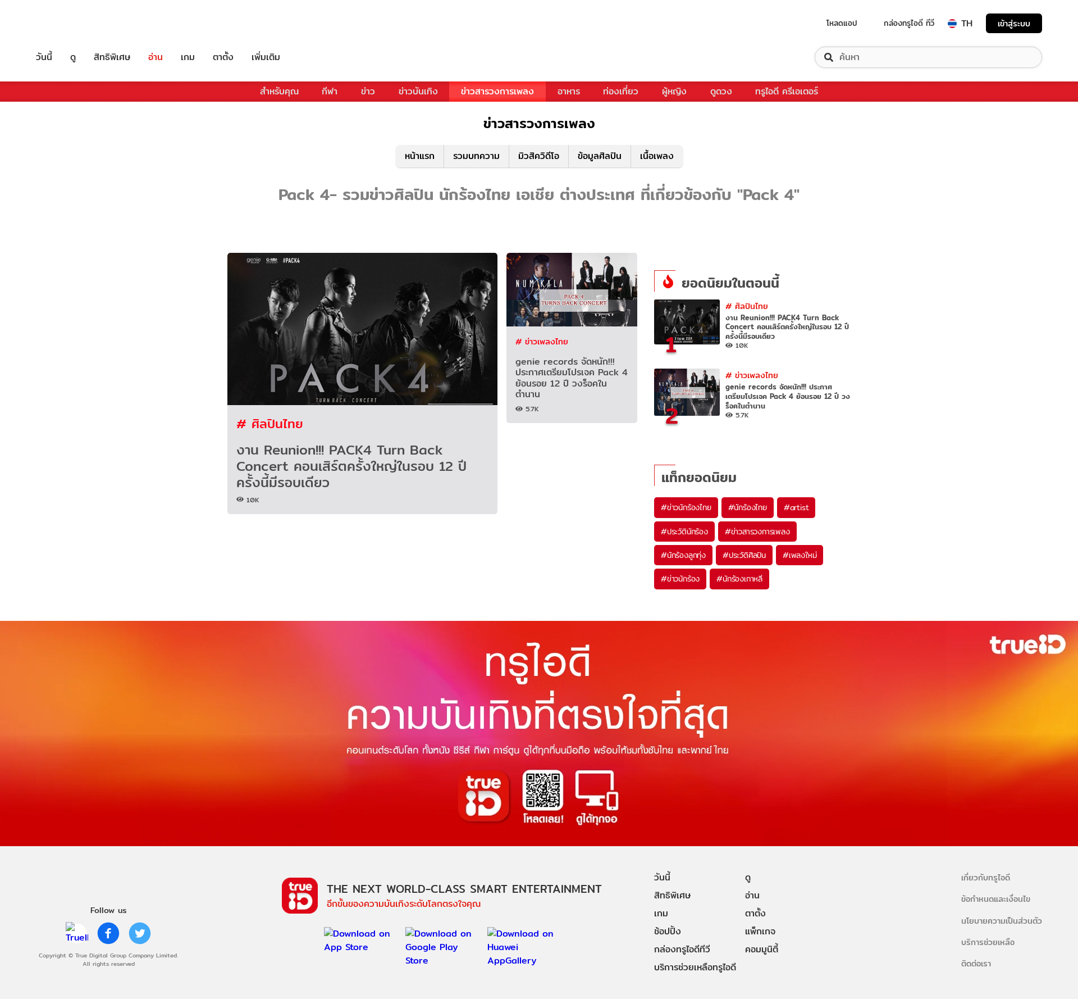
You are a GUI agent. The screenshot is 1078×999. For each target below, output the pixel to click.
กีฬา (329, 91)
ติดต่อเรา (976, 963)
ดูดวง (721, 91)
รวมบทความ (476, 156)
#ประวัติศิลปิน (744, 555)
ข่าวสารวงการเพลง (497, 91)
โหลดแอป (841, 23)
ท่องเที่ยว (620, 91)
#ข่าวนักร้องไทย (686, 507)
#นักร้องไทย (747, 507)
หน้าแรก (420, 156)
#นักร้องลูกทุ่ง (683, 555)
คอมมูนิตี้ (761, 949)
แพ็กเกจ (760, 931)
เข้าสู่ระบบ (1014, 23)
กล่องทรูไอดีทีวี (682, 949)
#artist (796, 507)
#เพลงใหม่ (799, 555)
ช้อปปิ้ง (667, 931)
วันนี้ (44, 57)
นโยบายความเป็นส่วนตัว (1001, 920)
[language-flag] (952, 23)
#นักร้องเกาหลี (739, 579)
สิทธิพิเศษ (112, 57)
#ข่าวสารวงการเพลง (757, 531)
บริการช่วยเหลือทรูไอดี (695, 967)
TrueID (69, 23)
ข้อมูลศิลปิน (600, 156)
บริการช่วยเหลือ (988, 942)
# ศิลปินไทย (269, 423)
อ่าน (155, 57)
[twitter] (140, 933)
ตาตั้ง (223, 57)
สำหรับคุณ (279, 91)
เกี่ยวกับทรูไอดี (985, 877)
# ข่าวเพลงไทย (541, 341)
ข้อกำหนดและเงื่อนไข (995, 898)
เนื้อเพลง (657, 156)
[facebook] (108, 933)
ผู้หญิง (674, 91)
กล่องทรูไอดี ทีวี (909, 23)
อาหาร (569, 91)
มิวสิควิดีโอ (538, 156)
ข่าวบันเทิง (418, 91)
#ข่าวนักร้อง (680, 579)
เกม (188, 57)
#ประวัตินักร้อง (684, 531)
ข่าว (368, 91)
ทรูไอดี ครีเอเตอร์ (786, 91)
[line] (77, 933)
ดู (73, 57)
